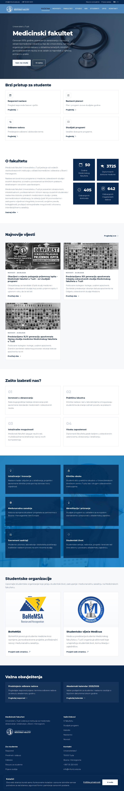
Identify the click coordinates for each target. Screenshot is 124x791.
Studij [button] (78, 8)
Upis (104, 8)
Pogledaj (12, 110)
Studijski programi (71, 726)
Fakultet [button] (68, 8)
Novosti (57, 8)
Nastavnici (67, 735)
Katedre (66, 730)
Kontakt (113, 8)
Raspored (9, 751)
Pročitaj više (13, 296)
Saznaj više (10, 212)
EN (118, 2)
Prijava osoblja (106, 2)
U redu (110, 782)
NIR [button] (86, 8)
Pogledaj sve (110, 236)
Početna (45, 8)
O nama (39, 63)
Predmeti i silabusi (13, 755)
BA (114, 2)
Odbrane (9, 760)
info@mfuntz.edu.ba (12, 2)
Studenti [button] (94, 8)
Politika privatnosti (91, 782)
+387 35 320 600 (27, 2)
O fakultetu (68, 721)
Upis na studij (21, 63)
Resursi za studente (92, 2)
